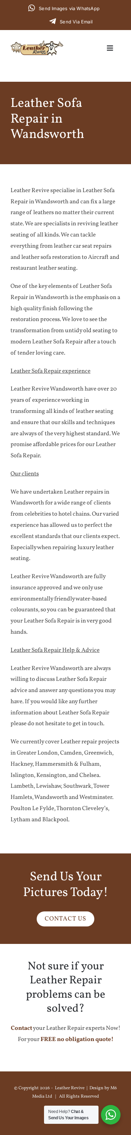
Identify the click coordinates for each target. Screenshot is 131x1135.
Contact (21, 1028)
